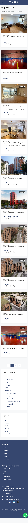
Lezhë (6, 431)
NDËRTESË (10, 404)
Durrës (7, 423)
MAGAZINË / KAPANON (13, 401)
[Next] (19, 365)
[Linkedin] (14, 502)
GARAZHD (7, 385)
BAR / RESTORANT (12, 393)
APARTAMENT (11, 379)
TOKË (6, 388)
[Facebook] (10, 502)
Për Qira (22, 16)
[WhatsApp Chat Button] (25, 515)
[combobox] (11, 11)
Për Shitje (22, 86)
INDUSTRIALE (10, 399)
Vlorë (6, 426)
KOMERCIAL (8, 390)
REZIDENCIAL (8, 377)
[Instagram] (18, 502)
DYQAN (9, 396)
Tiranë (7, 420)
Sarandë (7, 434)
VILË (8, 382)
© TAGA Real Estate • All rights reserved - (14, 509)
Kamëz (7, 428)
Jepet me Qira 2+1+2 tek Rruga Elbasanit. (15, 143)
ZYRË (8, 407)
